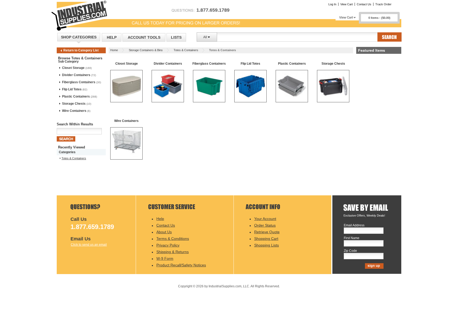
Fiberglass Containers (78, 82)
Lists (176, 37)
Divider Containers (76, 75)
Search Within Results (75, 124)
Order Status (265, 225)
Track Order (383, 4)
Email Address (354, 225)
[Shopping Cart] (347, 16)
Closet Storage (73, 68)
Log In (332, 4)
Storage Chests (74, 103)
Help (112, 37)
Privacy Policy (167, 245)
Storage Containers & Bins (146, 50)
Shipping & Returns (172, 252)
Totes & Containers (186, 50)
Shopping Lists (266, 245)
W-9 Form (164, 258)
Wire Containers (74, 111)
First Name (351, 238)
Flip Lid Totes (72, 89)
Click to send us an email (89, 245)
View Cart (346, 4)
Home (114, 50)
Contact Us (364, 4)
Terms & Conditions (172, 238)
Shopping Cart (266, 238)
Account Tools (144, 37)
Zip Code (350, 251)
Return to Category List (81, 50)
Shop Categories (78, 37)
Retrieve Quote (267, 232)
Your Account (265, 219)
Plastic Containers (76, 96)
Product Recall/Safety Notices (181, 265)
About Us (164, 232)
